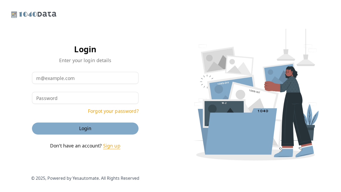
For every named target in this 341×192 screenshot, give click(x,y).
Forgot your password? (113, 111)
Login (85, 128)
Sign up (111, 146)
